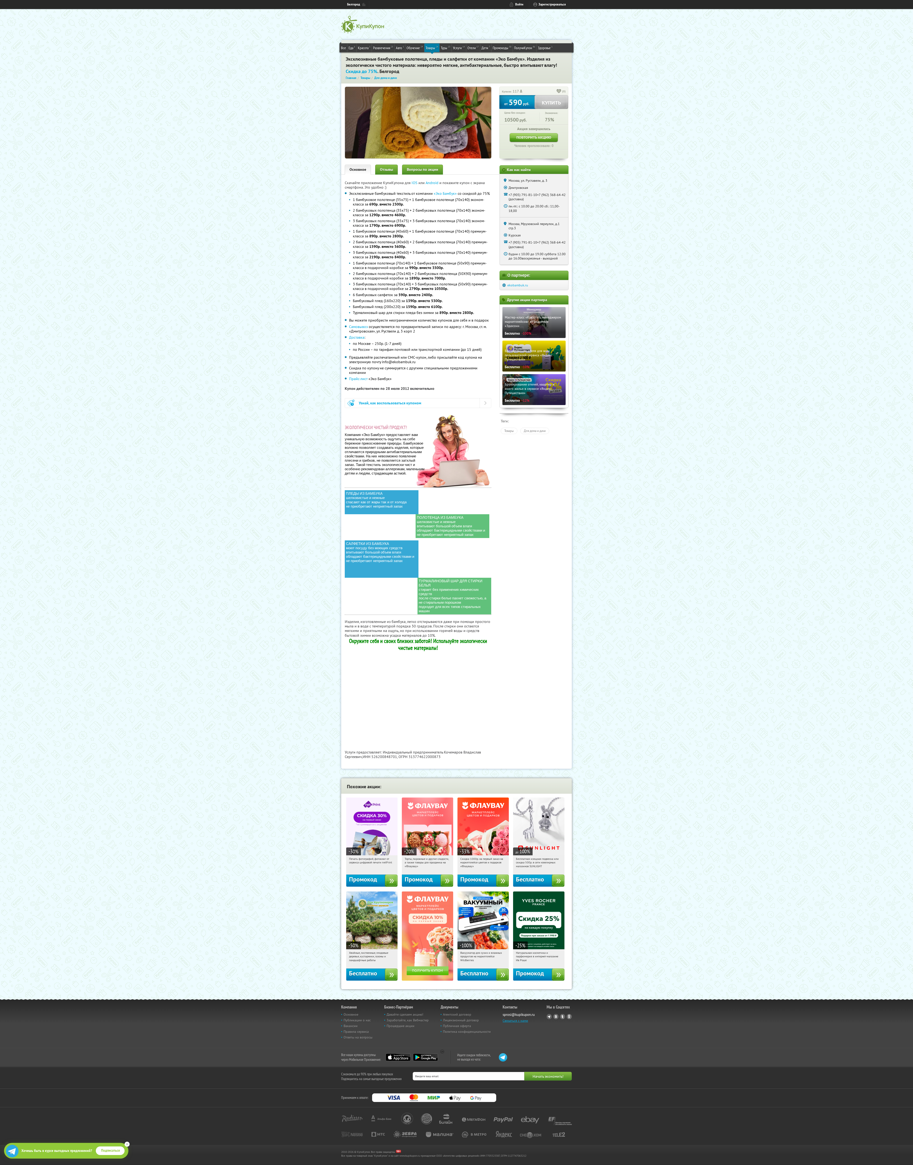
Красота (364, 47)
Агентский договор (457, 1014)
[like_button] (559, 91)
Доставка (356, 337)
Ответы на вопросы (358, 1037)
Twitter (562, 1016)
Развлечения (383, 47)
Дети (485, 47)
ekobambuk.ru (517, 285)
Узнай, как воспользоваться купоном (390, 403)
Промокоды (502, 47)
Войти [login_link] (519, 4)
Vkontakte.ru (555, 1016)
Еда (352, 47)
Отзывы (386, 169)
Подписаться (110, 1150)
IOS (415, 182)
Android (432, 182)
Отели (473, 47)
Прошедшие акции (400, 1026)
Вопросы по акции (422, 169)
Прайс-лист (358, 378)
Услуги (459, 47)
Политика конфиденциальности (467, 1031)
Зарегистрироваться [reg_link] (552, 4)
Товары (432, 47)
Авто (400, 47)
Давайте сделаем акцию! (405, 1014)
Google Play (425, 1057)
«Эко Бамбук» (445, 193)
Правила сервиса (356, 1031)
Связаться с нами (515, 1020)
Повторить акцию (533, 137)
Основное (358, 169)
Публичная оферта (457, 1026)
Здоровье (545, 47)
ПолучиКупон (524, 47)
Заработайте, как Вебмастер (408, 1020)
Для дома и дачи (535, 431)
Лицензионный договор (461, 1020)
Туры (445, 47)
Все (343, 47)
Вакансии (351, 1026)
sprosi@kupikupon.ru (519, 1014)
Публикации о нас (357, 1020)
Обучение (415, 47)
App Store (398, 1057)
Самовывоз (358, 326)
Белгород (353, 4)
